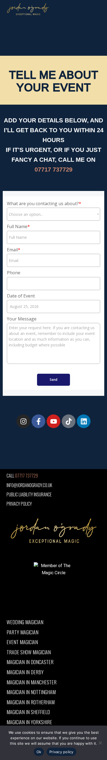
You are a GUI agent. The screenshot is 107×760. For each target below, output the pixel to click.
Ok (38, 752)
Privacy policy (61, 752)
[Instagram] (23, 421)
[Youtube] (53, 421)
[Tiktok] (68, 421)
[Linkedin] (84, 421)
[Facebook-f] (38, 421)
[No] (100, 743)
